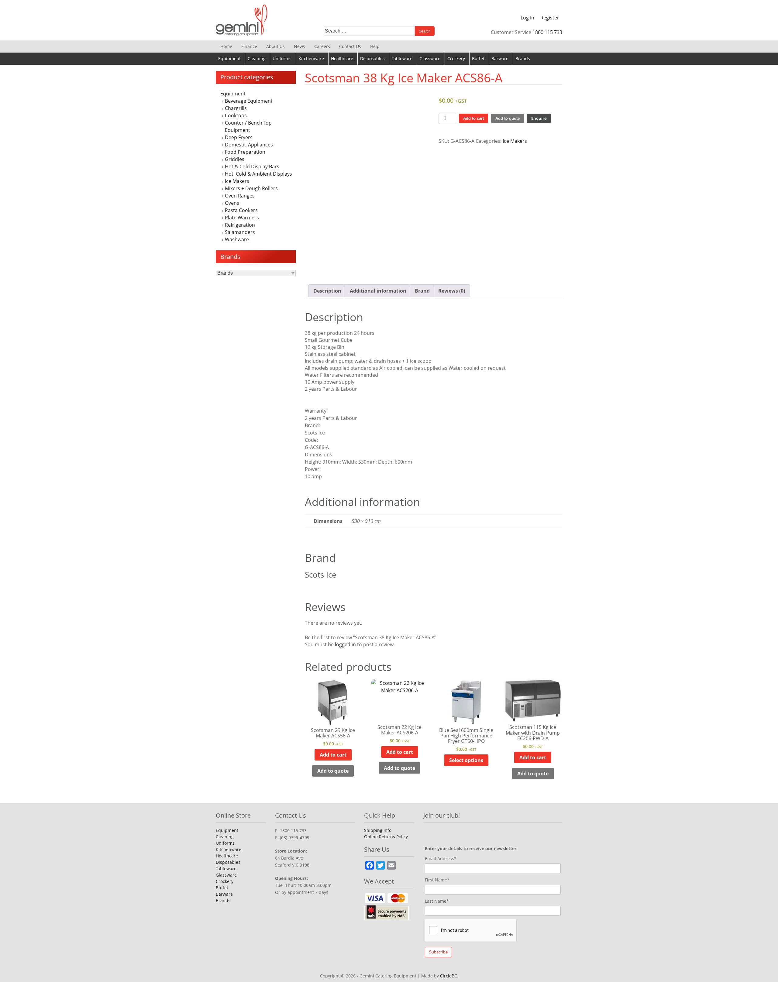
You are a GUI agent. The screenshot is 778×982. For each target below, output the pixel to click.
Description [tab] (327, 290)
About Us (275, 46)
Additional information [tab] (378, 290)
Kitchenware (311, 58)
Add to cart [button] (333, 754)
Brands (522, 58)
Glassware (429, 58)
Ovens (232, 203)
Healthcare (342, 58)
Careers (322, 46)
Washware (237, 239)
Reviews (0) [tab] (451, 290)
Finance (249, 46)
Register (549, 17)
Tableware (402, 58)
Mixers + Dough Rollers (251, 188)
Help (375, 46)
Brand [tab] (422, 290)
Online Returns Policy (386, 837)
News (299, 46)
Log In (527, 17)
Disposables (372, 58)
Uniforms (282, 58)
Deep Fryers (239, 137)
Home (226, 46)
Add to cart (473, 118)
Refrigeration (240, 224)
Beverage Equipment (249, 101)
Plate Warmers (242, 217)
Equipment (229, 58)
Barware (499, 58)
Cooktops (236, 115)
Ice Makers (237, 181)
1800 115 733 (547, 32)
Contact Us (350, 46)
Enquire (539, 118)
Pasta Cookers (241, 210)
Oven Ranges (240, 195)
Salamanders (240, 232)
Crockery (456, 58)
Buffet (478, 58)
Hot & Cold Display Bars (252, 166)
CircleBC (448, 976)
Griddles (234, 159)
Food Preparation (245, 152)
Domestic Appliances (249, 144)
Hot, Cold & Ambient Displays (258, 173)
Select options (466, 760)
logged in (345, 644)
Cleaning (257, 58)
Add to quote (507, 118)
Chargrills (236, 108)
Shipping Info (377, 830)
